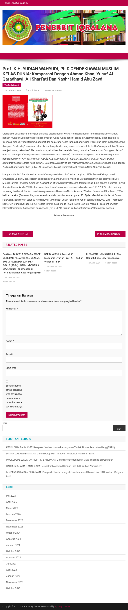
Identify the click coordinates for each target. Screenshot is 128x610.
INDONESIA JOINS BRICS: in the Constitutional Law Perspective (103, 256)
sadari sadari (33, 90)
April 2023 (11, 569)
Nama (10, 341)
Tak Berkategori (11, 85)
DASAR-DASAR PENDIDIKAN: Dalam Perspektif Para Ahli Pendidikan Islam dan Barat (50, 453)
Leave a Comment (54, 90)
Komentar (12, 308)
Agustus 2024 (13, 539)
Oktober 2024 (13, 532)
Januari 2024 (13, 545)
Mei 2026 (11, 495)
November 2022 (14, 582)
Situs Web (11, 368)
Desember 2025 (14, 520)
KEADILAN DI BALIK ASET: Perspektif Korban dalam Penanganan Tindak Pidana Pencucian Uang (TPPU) (60, 447)
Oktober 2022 (13, 588)
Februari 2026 (13, 514)
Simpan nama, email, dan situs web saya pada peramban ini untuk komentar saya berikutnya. (14, 396)
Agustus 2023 (13, 557)
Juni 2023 (11, 563)
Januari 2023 (13, 576)
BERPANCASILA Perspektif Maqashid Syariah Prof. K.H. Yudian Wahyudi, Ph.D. (63, 258)
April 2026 (11, 502)
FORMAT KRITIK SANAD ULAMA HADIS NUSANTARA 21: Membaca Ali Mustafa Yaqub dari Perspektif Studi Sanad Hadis (20, 234)
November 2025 (14, 526)
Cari (4, 423)
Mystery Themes (62, 606)
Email (9, 354)
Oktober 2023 (13, 551)
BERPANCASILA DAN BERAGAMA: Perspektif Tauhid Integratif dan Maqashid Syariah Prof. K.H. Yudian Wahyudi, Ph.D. (64, 474)
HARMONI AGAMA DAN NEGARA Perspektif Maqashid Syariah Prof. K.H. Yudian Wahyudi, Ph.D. (55, 466)
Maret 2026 (12, 508)
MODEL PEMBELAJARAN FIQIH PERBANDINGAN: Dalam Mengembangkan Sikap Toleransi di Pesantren (59, 459)
